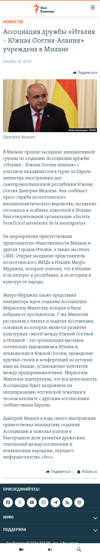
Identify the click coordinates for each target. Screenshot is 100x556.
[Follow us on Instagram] (43, 502)
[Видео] (21, 549)
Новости (13, 22)
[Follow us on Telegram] (55, 502)
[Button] (85, 73)
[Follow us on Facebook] (8, 502)
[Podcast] (79, 502)
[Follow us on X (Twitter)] (20, 502)
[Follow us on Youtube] (32, 502)
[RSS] (67, 502)
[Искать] (79, 549)
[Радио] (50, 549)
